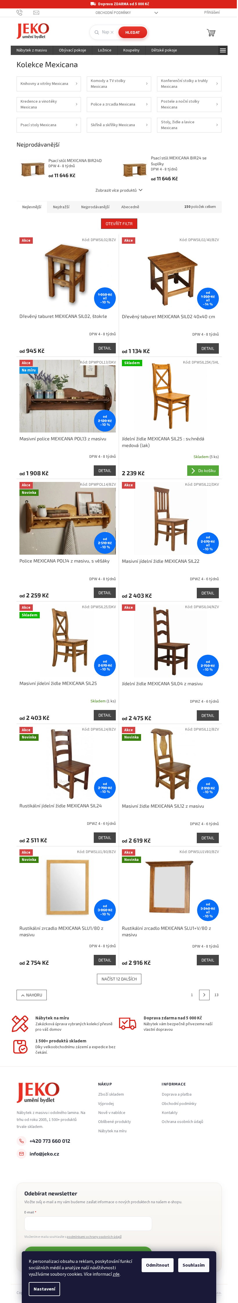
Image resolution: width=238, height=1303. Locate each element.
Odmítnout (157, 1265)
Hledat (132, 32)
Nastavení (44, 1289)
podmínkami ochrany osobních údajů (94, 1236)
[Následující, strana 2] (204, 995)
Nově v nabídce (111, 1113)
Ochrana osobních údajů (182, 1122)
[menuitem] (32, 50)
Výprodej (106, 1104)
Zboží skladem (111, 1094)
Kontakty (170, 1113)
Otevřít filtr (119, 223)
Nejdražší (61, 207)
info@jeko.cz (44, 1153)
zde (116, 1274)
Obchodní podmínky (113, 12)
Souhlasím (194, 1265)
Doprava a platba (177, 1094)
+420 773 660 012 (50, 1141)
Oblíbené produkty (114, 1122)
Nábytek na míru (112, 1131)
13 (216, 995)
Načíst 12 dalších (119, 978)
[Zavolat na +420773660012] (25, 12)
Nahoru (34, 994)
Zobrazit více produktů (116, 190)
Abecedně (130, 207)
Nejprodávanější (95, 207)
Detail (104, 348)
